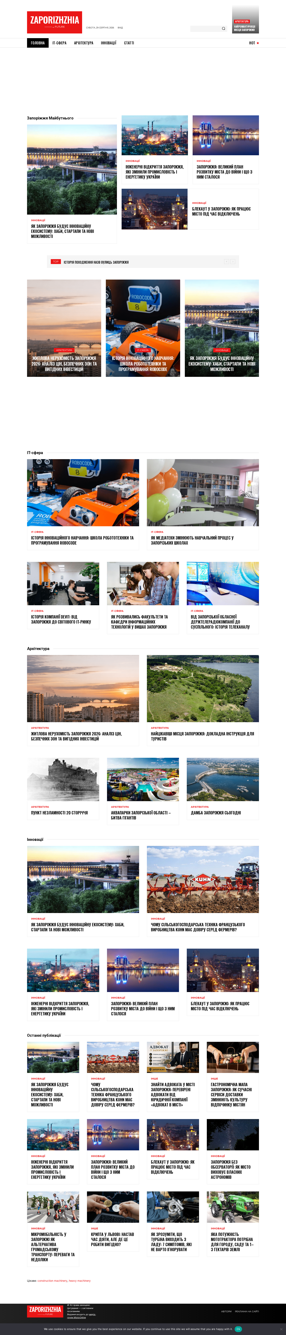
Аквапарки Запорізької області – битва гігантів (141, 815)
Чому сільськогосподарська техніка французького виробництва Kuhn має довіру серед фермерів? (198, 927)
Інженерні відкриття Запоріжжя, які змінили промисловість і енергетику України (155, 172)
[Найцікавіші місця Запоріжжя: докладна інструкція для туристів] (203, 688)
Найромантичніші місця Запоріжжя (244, 28)
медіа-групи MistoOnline (81, 1316)
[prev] (226, 261)
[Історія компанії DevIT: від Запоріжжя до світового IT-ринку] (63, 583)
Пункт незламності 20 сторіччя (59, 813)
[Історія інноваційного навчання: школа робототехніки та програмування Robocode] (143, 328)
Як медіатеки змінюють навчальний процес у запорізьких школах (192, 540)
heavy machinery (80, 1280)
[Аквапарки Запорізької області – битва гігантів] (143, 779)
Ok (238, 1329)
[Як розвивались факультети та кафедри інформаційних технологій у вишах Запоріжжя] (143, 583)
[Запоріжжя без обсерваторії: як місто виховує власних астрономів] (233, 1134)
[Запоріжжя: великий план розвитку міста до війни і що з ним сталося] (226, 135)
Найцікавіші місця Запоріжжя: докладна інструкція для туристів (202, 736)
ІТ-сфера (143, 350)
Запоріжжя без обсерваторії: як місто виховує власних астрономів (231, 1169)
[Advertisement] (143, 77)
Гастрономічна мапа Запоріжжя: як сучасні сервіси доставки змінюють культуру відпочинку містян (231, 1095)
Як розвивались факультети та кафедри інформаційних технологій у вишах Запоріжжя (139, 622)
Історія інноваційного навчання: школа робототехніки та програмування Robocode (143, 363)
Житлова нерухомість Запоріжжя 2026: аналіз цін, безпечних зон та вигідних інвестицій (64, 363)
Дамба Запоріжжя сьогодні (216, 813)
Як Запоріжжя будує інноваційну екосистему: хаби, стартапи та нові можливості (62, 231)
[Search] (223, 29)
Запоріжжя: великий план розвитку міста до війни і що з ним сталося (224, 172)
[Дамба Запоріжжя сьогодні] (223, 779)
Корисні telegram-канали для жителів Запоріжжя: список (106, 262)
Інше (154, 1079)
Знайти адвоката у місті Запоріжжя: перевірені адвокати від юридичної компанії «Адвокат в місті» (173, 1095)
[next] (232, 261)
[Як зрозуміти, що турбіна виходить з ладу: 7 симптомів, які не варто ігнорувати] (173, 1207)
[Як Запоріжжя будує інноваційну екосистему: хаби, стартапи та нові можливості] (72, 169)
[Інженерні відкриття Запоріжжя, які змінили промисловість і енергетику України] (155, 135)
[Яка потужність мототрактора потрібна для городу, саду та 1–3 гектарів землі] (233, 1207)
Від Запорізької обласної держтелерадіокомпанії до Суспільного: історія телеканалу (220, 622)
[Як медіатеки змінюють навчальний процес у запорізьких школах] (203, 492)
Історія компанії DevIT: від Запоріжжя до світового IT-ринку (61, 619)
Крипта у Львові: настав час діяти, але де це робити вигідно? (112, 1239)
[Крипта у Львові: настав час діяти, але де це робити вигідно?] (113, 1207)
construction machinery (52, 1280)
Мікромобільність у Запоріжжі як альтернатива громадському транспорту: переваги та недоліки (53, 1246)
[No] (281, 1329)
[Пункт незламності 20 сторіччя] (63, 779)
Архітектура (241, 21)
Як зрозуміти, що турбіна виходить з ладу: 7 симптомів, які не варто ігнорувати (171, 1241)
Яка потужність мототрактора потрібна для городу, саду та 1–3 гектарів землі (232, 1241)
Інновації (38, 220)
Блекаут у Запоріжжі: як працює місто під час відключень (221, 211)
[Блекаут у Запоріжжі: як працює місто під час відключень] (155, 209)
